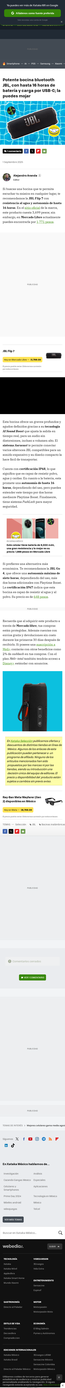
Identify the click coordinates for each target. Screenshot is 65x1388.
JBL (34, 824)
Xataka (7, 1263)
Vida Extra (39, 1268)
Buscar (61, 1233)
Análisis (38, 1173)
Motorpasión (40, 1306)
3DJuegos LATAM (42, 1354)
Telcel (37, 1208)
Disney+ (8, 663)
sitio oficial (32, 208)
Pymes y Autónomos (44, 1333)
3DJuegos (39, 1263)
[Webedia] (13, 1248)
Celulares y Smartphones (11, 1188)
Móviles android (12, 1202)
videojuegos (10, 1208)
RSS (50, 1138)
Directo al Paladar (13, 1306)
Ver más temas (13, 1219)
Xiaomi (58, 63)
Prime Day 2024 (12, 1196)
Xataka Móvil (10, 1268)
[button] (27, 175)
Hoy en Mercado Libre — (22, 359)
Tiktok (13, 1145)
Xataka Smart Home (14, 1278)
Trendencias (10, 1328)
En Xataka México (15, 541)
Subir (52, 1246)
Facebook (26, 151)
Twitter (32, 151)
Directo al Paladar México (17, 1369)
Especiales (40, 1180)
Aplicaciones (41, 1186)
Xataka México (11, 1354)
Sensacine (39, 1285)
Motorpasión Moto (43, 1311)
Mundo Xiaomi (11, 1282)
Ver (34, 977)
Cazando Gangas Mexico (17, 1180)
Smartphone (13, 63)
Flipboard (38, 151)
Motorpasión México (44, 1369)
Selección (20, 824)
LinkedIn (6, 1145)
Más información (52, 1384)
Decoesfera (10, 1333)
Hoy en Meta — (18, 809)
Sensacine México (43, 1359)
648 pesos (41, 597)
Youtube (30, 1138)
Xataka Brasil (10, 1359)
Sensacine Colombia (44, 1364)
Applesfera (9, 1273)
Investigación (11, 1173)
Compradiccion (12, 1337)
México (37, 1202)
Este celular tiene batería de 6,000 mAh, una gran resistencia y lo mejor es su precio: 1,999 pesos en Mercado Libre (30, 548)
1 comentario (14, 151)
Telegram (43, 1138)
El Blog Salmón (41, 1328)
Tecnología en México (45, 1196)
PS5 (33, 63)
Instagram (37, 1138)
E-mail (44, 151)
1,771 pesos (45, 222)
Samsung (45, 63)
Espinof (37, 1290)
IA (25, 63)
